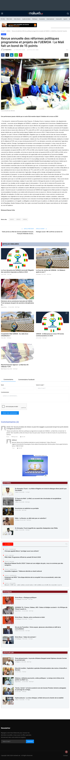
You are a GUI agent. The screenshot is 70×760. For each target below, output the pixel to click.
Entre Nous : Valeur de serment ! (25, 637)
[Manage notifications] (66, 751)
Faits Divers (17, 19)
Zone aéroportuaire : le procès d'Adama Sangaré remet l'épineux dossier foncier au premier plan (41, 659)
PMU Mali (9, 19)
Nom (2, 385)
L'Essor (16, 492)
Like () (23, 436)
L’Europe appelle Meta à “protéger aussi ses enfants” (22, 551)
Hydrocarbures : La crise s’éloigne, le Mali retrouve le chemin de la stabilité (39, 698)
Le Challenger (18, 599)
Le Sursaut (38, 274)
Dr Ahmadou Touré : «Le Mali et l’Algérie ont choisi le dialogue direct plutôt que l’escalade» (40, 489)
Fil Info (3, 19)
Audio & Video (26, 19)
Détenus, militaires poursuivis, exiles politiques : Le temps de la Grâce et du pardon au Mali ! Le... (39, 679)
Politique (34, 19)
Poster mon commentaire (10, 413)
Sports (65, 19)
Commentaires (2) (10, 421)
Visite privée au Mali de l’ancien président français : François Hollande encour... (18, 232)
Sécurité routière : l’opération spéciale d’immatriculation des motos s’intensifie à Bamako (41, 669)
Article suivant (40, 228)
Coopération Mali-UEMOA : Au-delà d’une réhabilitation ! (14, 335)
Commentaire (5, 392)
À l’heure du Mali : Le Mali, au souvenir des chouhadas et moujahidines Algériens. (38, 499)
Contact (65, 755)
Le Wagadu (17, 661)
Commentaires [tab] (8, 379)
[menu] (2, 13)
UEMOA (8, 31)
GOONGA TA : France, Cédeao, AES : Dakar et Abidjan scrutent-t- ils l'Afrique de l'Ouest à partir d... (41, 608)
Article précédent (29, 228)
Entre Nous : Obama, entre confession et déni (30, 617)
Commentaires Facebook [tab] (26, 379)
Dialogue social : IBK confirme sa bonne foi (49, 231)
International (50, 19)
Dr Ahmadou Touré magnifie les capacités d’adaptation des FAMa (36, 528)
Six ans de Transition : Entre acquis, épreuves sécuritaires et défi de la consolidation (38, 628)
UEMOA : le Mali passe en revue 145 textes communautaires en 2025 (50, 335)
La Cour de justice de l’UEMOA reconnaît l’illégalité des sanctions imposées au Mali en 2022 (17, 271)
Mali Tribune (4, 368)
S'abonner (30, 741)
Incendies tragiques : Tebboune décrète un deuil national (23, 571)
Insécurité (59, 19)
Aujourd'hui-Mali (4, 307)
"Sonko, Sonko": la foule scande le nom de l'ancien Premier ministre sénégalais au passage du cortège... (40, 688)
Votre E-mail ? (40, 385)
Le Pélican (17, 520)
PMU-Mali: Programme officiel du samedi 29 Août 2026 (23, 557)
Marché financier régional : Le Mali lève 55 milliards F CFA (14, 365)
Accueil (3, 31)
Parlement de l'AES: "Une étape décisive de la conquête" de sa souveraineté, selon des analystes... (33, 578)
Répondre (15, 436)
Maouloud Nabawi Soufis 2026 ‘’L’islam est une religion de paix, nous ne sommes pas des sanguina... (34, 564)
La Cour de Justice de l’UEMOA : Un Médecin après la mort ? (50, 271)
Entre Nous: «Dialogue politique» (26, 597)
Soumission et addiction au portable (27, 508)
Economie (42, 19)
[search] (68, 13)
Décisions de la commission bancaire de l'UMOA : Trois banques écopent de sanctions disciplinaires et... (17, 303)
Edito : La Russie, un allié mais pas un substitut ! (30, 518)
